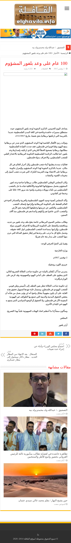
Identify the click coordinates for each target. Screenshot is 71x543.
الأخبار (56, 53)
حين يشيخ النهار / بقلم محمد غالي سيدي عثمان (42, 500)
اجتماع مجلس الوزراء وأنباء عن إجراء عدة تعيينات (49, 346)
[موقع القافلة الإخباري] (35, 14)
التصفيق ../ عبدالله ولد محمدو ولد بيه (48, 47)
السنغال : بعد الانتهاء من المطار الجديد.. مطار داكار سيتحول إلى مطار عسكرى (22, 356)
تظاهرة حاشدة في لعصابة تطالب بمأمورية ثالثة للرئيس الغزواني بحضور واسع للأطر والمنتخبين (38, 455)
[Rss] (38, 535)
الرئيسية (65, 53)
